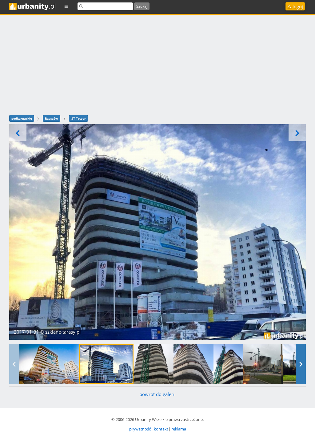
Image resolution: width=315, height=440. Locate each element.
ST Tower (78, 118)
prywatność (140, 429)
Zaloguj (295, 6)
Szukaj (141, 6)
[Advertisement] (157, 64)
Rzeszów (51, 118)
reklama (178, 429)
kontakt (161, 429)
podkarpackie (21, 118)
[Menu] (66, 6)
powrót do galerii (157, 394)
